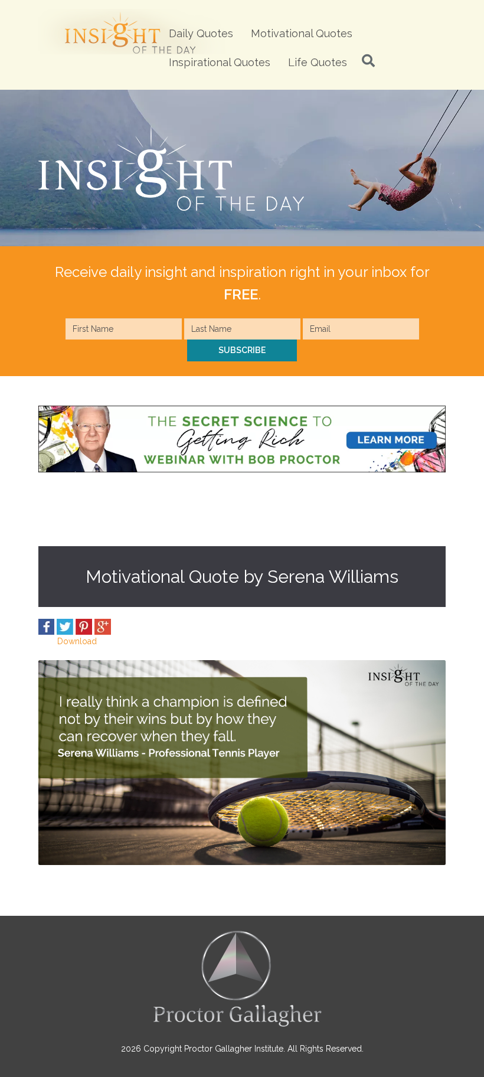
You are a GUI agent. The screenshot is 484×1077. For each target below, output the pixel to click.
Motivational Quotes (301, 33)
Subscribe (242, 350)
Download (77, 641)
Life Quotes (317, 62)
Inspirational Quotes (219, 62)
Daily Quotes (201, 33)
